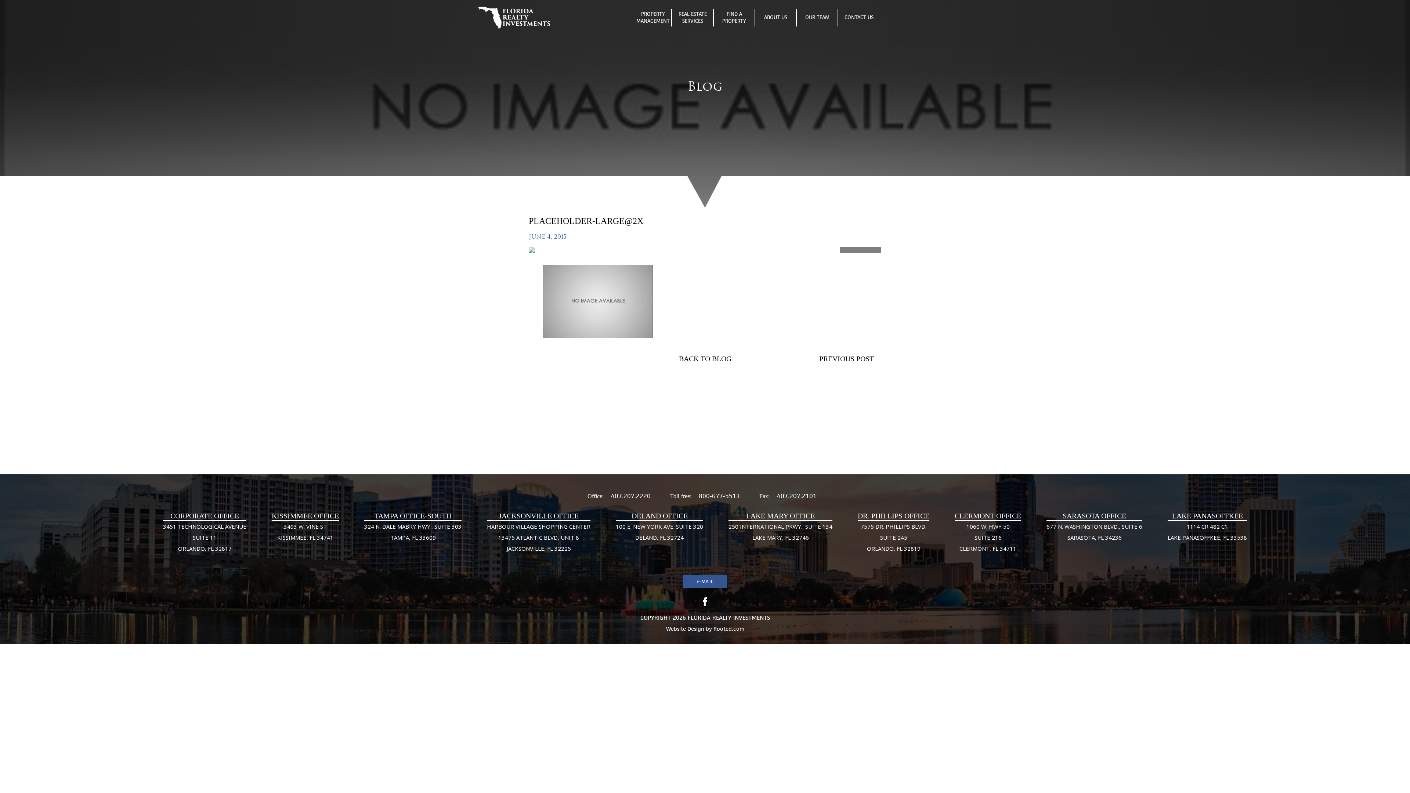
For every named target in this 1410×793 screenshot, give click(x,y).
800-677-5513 (719, 496)
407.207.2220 (631, 496)
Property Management (653, 18)
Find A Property (734, 18)
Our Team (817, 17)
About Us (775, 17)
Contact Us (859, 17)
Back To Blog (705, 359)
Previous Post (846, 359)
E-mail (705, 581)
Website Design (685, 628)
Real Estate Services (693, 18)
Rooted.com (728, 628)
